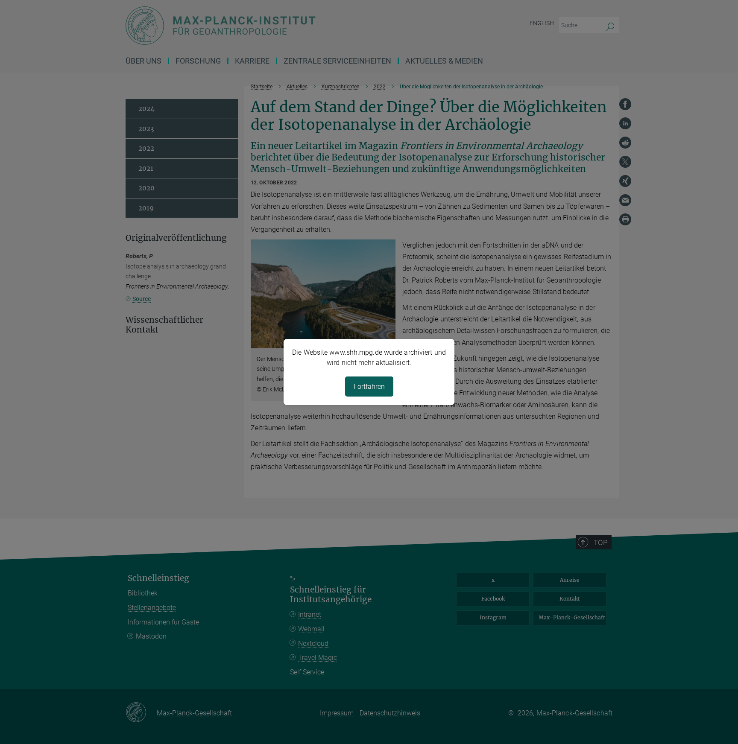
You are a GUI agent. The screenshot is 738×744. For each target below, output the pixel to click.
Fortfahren (369, 386)
